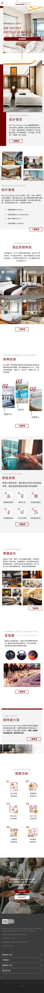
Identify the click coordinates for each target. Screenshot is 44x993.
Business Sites (7, 946)
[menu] (2, 3)
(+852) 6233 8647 (9, 934)
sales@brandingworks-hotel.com (15, 942)
